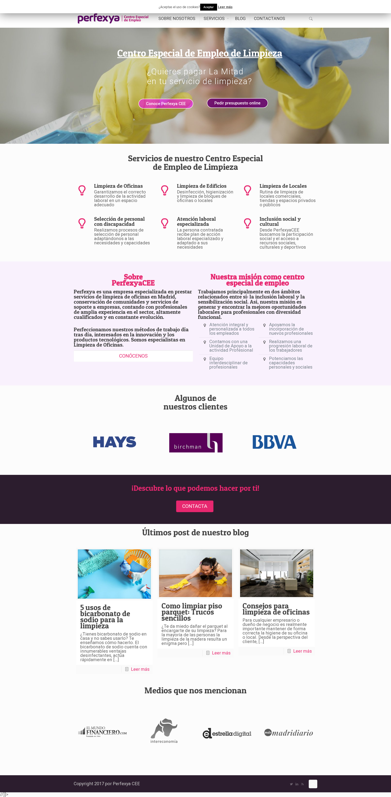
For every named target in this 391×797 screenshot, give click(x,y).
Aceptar (208, 7)
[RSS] (302, 784)
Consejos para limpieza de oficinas (276, 608)
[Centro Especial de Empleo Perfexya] (113, 18)
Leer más (140, 669)
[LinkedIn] (297, 784)
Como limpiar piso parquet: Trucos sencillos (191, 611)
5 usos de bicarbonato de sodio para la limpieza (105, 616)
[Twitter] (291, 784)
